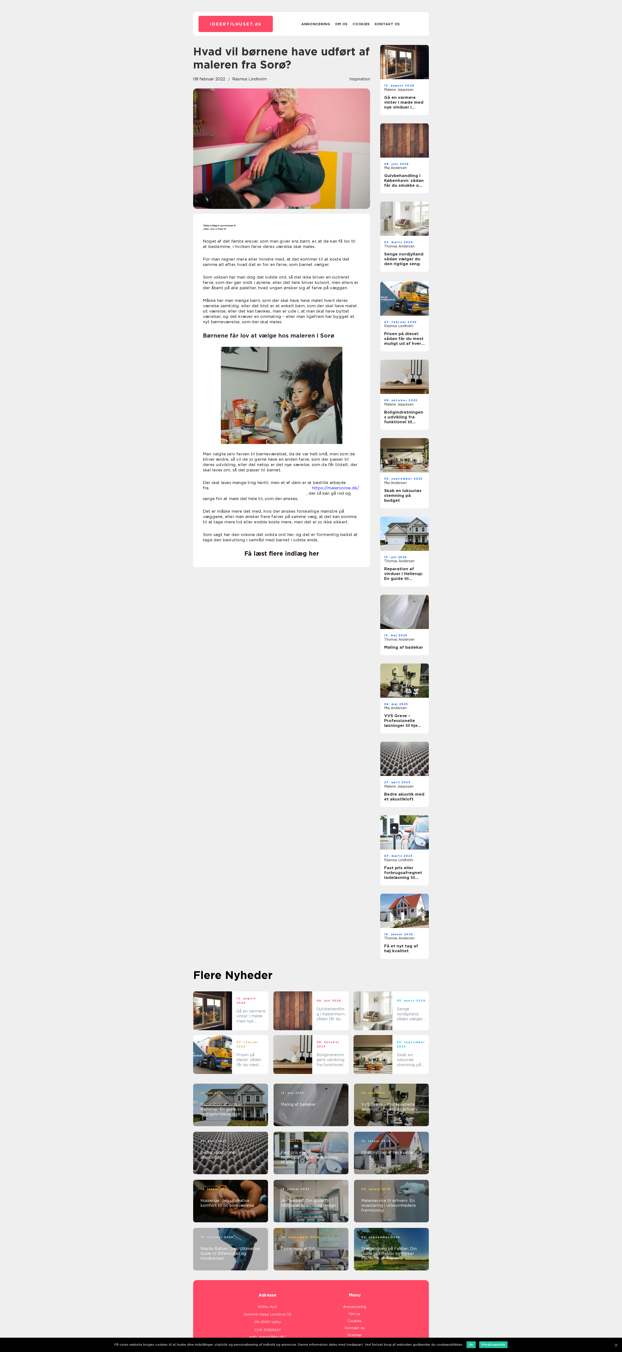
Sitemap (354, 1335)
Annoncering (315, 24)
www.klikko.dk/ (272, 1337)
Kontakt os (387, 24)
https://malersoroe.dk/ (335, 487)
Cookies (361, 24)
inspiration (359, 79)
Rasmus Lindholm (249, 79)
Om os (341, 24)
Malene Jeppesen (399, 89)
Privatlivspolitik (493, 1344)
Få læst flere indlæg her (281, 553)
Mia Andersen (395, 168)
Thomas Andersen (399, 246)
